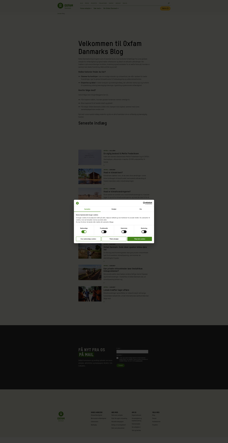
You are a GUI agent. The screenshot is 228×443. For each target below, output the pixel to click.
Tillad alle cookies (139, 239)
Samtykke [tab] (87, 209)
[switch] (104, 231)
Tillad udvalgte (114, 239)
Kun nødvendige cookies (88, 239)
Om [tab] (141, 209)
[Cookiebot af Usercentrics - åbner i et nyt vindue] (144, 203)
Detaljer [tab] (114, 209)
